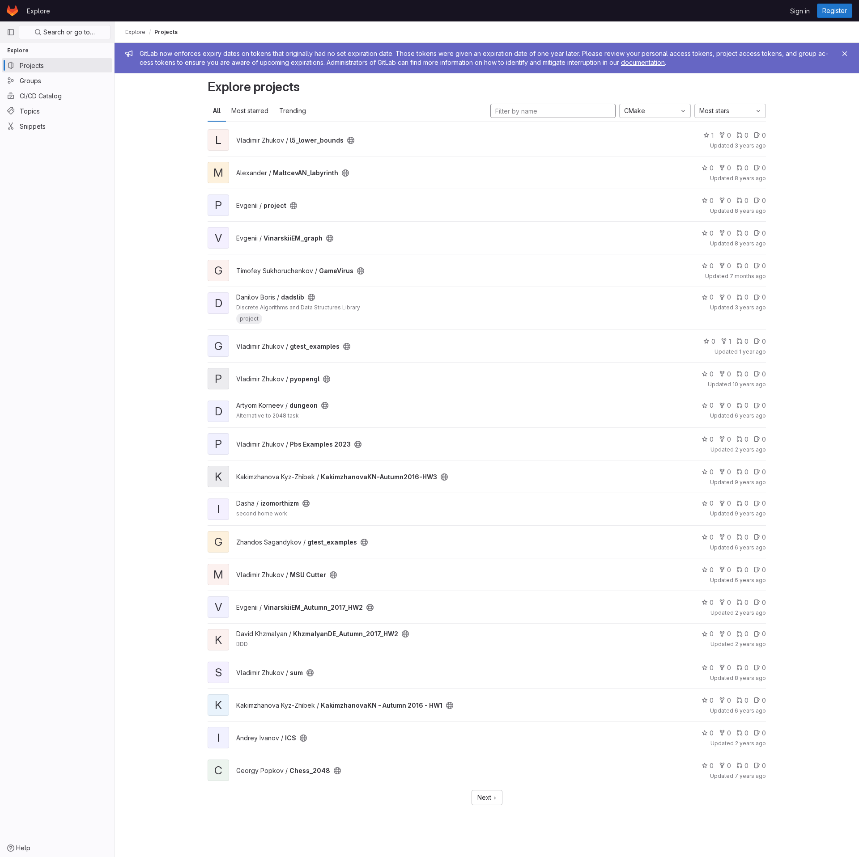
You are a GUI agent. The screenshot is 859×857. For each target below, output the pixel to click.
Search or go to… (68, 32)
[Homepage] (12, 11)
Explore (38, 11)
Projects (166, 32)
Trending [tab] (292, 110)
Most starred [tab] (249, 110)
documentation (643, 62)
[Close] (844, 53)
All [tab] (217, 110)
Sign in (800, 11)
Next (485, 797)
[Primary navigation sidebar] (11, 32)
